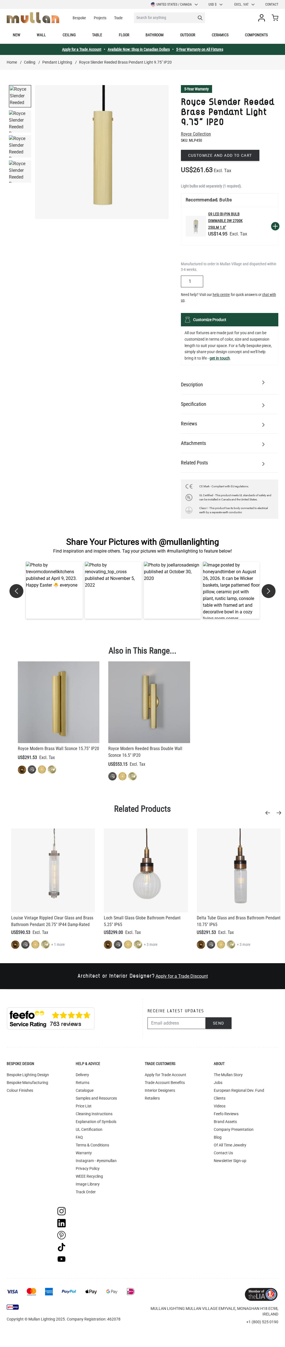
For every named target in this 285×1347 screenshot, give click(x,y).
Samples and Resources (96, 1098)
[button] (54, 590)
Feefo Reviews (226, 1114)
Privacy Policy (88, 1168)
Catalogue (85, 1090)
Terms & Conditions (92, 1145)
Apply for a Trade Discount (182, 976)
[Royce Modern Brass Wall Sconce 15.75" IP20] (58, 702)
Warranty (84, 1153)
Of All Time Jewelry (230, 1145)
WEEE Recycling (89, 1176)
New (16, 35)
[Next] (280, 812)
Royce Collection (196, 134)
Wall (41, 35)
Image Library (88, 1184)
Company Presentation (234, 1129)
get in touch (220, 358)
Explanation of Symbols (96, 1121)
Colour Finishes (20, 1090)
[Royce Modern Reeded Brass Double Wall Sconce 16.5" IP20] (149, 702)
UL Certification (89, 1129)
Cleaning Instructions (94, 1114)
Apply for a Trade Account (81, 49)
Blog (218, 1137)
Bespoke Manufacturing (27, 1082)
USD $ (212, 4)
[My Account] (262, 17)
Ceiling (69, 35)
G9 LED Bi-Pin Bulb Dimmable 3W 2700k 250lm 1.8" (225, 221)
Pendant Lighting (57, 62)
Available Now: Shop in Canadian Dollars (139, 49)
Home (12, 62)
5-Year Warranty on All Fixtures (199, 49)
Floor (124, 35)
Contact (271, 4)
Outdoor (187, 35)
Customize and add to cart (220, 155)
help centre (221, 294)
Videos (219, 1106)
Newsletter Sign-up (230, 1160)
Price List (84, 1106)
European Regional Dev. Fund (239, 1090)
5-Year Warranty (196, 89)
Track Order (86, 1192)
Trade (118, 18)
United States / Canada (174, 4)
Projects (100, 18)
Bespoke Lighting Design (28, 1075)
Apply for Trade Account (165, 1075)
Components (256, 35)
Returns (82, 1082)
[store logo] (33, 17)
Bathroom (155, 35)
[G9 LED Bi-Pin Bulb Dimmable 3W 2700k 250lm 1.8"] (196, 226)
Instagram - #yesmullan (96, 1160)
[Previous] (269, 812)
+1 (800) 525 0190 (262, 1322)
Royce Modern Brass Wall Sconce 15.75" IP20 (58, 748)
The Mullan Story (228, 1075)
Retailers (152, 1098)
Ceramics (220, 35)
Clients (219, 1098)
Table (97, 35)
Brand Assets (225, 1121)
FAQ (79, 1137)
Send (218, 1023)
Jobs (218, 1082)
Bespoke (79, 18)
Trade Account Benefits (165, 1082)
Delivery (82, 1075)
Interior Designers (160, 1090)
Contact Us (223, 1153)
